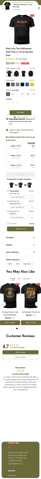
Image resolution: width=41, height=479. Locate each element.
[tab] (17, 328)
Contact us (12, 475)
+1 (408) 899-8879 (15, 461)
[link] (7, 6)
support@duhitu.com (15, 464)
